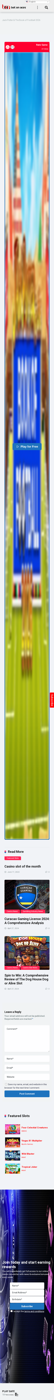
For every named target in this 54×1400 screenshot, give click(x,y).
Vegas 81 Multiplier (32, 1140)
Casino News (12, 911)
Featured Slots (13, 858)
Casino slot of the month (22, 866)
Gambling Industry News (33, 911)
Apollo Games (27, 1144)
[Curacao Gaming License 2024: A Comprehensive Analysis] (27, 896)
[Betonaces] (14, 6)
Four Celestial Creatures (35, 1127)
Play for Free (29, 446)
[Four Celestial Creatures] (12, 1129)
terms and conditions (34, 1311)
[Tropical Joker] (12, 1169)
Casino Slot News (30, 968)
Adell (24, 1157)
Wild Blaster (28, 1153)
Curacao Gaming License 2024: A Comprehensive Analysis (27, 921)
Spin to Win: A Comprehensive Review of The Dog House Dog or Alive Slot (26, 979)
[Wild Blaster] (12, 1156)
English (32, 2)
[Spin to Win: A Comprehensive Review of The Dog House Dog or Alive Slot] (27, 953)
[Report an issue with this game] (8, 47)
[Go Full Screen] (12, 47)
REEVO (24, 1131)
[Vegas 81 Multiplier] (12, 1142)
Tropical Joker (29, 1167)
